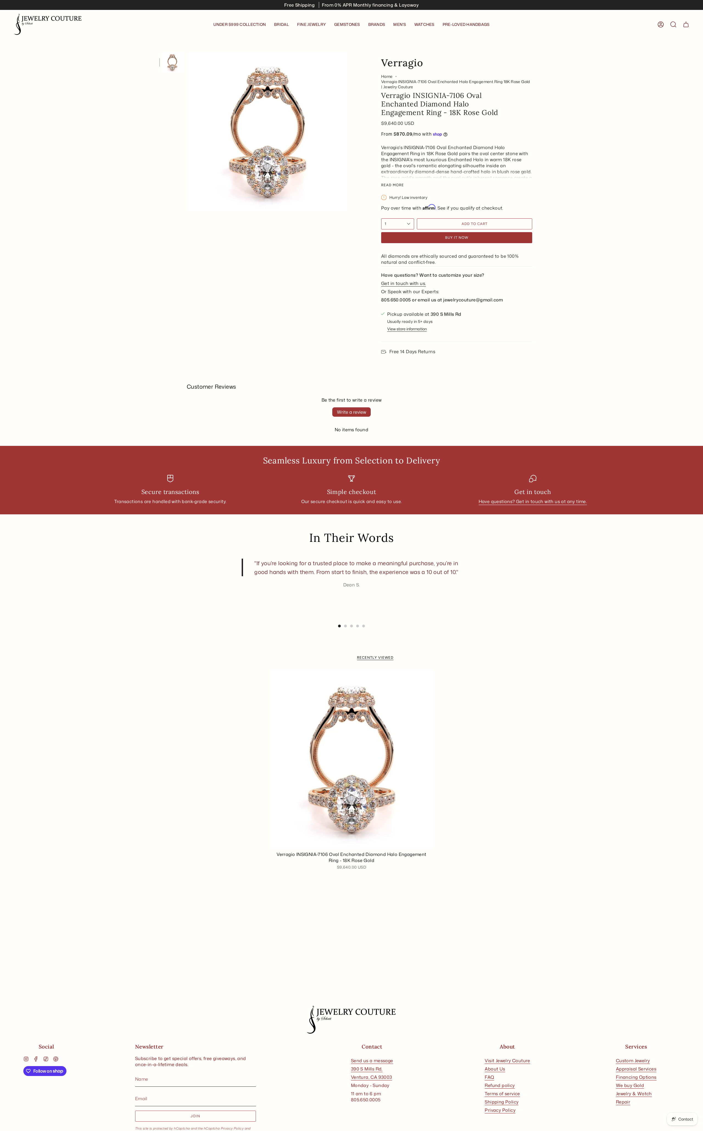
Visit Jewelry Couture (507, 1061)
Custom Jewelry (633, 1061)
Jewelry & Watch (634, 1094)
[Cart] (686, 24)
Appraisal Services (636, 1069)
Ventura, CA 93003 (371, 1077)
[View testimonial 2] (345, 626)
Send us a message (372, 1061)
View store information (407, 328)
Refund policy (500, 1085)
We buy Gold (630, 1085)
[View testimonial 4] (357, 626)
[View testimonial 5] (363, 626)
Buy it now (456, 237)
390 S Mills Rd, (367, 1069)
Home (387, 76)
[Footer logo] (351, 1020)
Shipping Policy (501, 1102)
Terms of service (502, 1094)
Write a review (351, 412)
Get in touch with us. (403, 283)
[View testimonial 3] (351, 626)
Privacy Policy (232, 1128)
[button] (281, 24)
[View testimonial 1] (339, 626)
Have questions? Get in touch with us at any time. (533, 501)
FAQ (489, 1077)
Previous (188, 131)
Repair (623, 1102)
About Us (495, 1069)
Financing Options (636, 1077)
